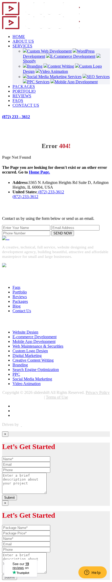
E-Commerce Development (72, 56)
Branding (34, 66)
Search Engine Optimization (36, 369)
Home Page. (39, 172)
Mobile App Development (76, 82)
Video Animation (54, 71)
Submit (9, 498)
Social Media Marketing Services (54, 76)
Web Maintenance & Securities (38, 346)
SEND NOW (62, 233)
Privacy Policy (98, 392)
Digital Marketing (27, 355)
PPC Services (38, 82)
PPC (16, 374)
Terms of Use (57, 397)
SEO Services (98, 76)
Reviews (20, 297)
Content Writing (61, 66)
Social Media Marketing (32, 379)
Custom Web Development (49, 51)
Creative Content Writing (33, 360)
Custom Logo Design (30, 351)
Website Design (25, 332)
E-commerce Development (35, 337)
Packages (20, 301)
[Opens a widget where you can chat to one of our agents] (92, 572)
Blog (17, 306)
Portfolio (20, 292)
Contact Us (22, 311)
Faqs (16, 287)
